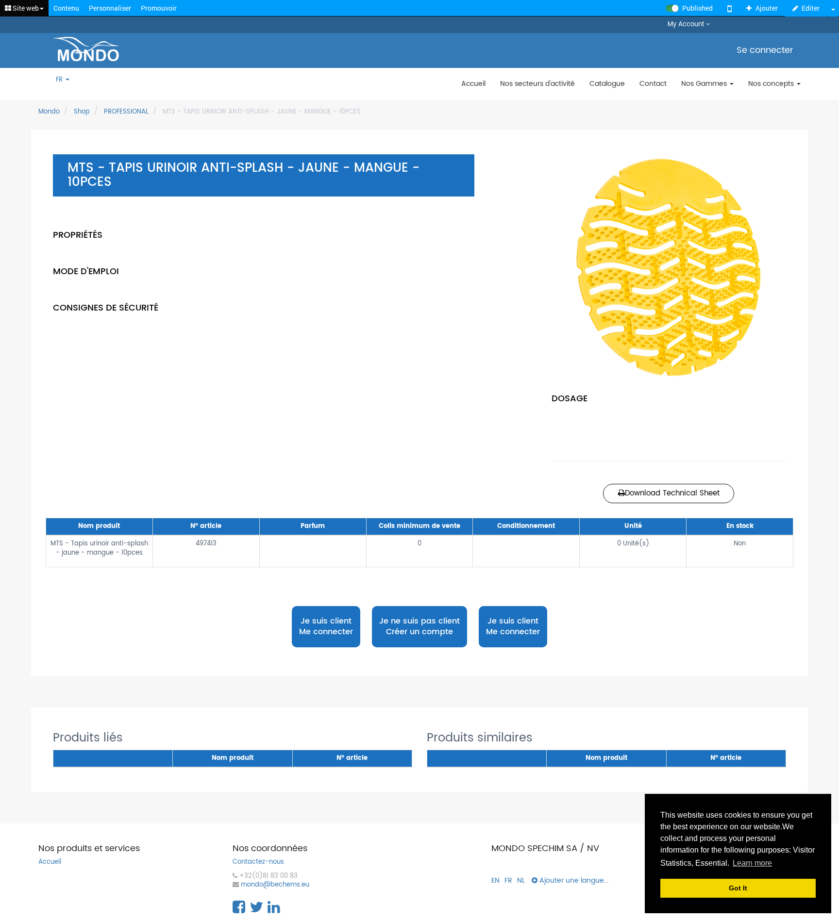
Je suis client (326, 626)
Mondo (49, 112)
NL (521, 880)
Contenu (66, 8)
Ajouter (766, 8)
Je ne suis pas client (419, 627)
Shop (82, 112)
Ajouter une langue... (572, 880)
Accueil (49, 862)
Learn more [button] (752, 863)
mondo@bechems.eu (275, 885)
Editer (811, 8)
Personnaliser (110, 8)
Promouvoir (159, 8)
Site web (25, 8)
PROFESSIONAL (126, 112)
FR (60, 80)
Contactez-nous (258, 862)
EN (495, 880)
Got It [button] (738, 888)
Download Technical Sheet (672, 493)
